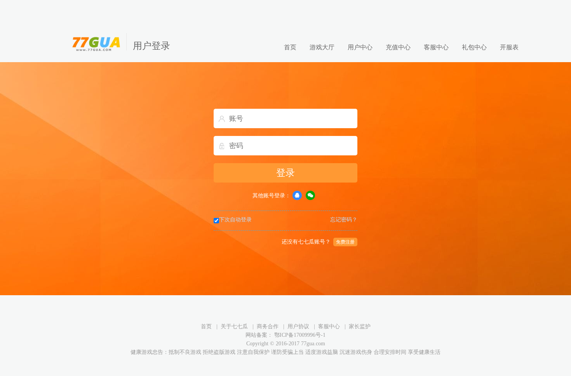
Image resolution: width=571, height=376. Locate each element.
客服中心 (436, 47)
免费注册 (345, 242)
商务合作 (268, 326)
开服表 (509, 47)
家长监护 (360, 326)
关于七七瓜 (234, 326)
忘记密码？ (343, 220)
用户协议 (298, 326)
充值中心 (398, 47)
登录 (285, 173)
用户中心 (360, 47)
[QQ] (297, 195)
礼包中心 (474, 47)
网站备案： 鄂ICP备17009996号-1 (285, 335)
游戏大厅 (322, 47)
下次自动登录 (235, 220)
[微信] (310, 195)
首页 (290, 47)
